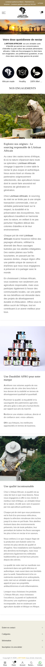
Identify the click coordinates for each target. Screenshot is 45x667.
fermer (41, 3)
